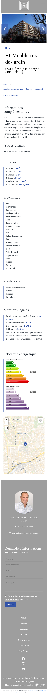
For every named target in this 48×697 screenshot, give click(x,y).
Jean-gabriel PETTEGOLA (24, 517)
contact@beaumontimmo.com (25, 533)
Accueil (6, 84)
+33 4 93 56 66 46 (25, 526)
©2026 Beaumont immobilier (15, 678)
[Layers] (40, 420)
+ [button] (6, 419)
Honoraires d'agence (25, 681)
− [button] (6, 422)
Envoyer (10, 605)
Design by (42, 685)
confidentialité (33, 691)
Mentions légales (37, 678)
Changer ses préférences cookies (19, 685)
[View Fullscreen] (6, 428)
